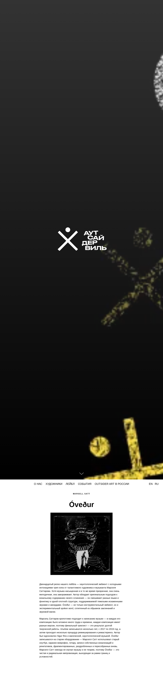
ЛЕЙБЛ (70, 483)
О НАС (38, 483)
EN (151, 483)
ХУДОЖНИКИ (54, 483)
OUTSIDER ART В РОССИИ (112, 483)
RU (157, 483)
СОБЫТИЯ (84, 483)
